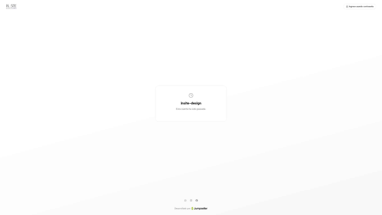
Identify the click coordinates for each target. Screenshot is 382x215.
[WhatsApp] (185, 200)
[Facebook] (196, 200)
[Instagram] (191, 200)
